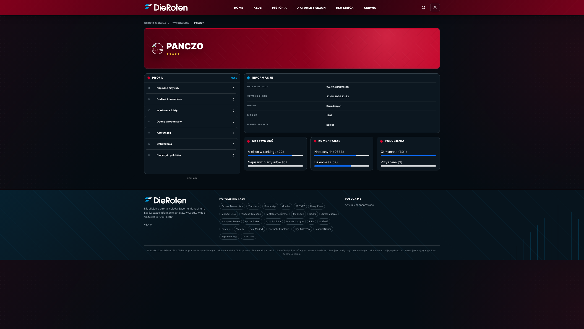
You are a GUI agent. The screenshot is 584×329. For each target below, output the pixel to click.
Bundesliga (270, 206)
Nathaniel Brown (231, 221)
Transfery (253, 206)
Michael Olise (229, 213)
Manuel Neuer (323, 229)
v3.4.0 (148, 224)
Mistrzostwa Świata (277, 213)
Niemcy (240, 229)
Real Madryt (256, 229)
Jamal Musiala (329, 213)
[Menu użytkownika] (435, 7)
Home (238, 7)
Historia (279, 7)
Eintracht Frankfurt (279, 229)
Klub (258, 7)
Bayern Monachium (232, 206)
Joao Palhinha (273, 221)
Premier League (295, 221)
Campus (226, 229)
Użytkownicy (180, 23)
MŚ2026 (323, 221)
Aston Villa (248, 236)
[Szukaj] (423, 7)
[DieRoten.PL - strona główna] (166, 7)
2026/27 (300, 206)
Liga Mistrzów (302, 229)
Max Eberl (298, 213)
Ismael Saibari (252, 221)
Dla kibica (345, 7)
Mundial (286, 206)
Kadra (312, 213)
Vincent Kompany (251, 213)
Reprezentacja (229, 236)
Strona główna (155, 23)
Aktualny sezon (311, 7)
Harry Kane (316, 206)
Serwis (370, 7)
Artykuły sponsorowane (359, 205)
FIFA (311, 221)
